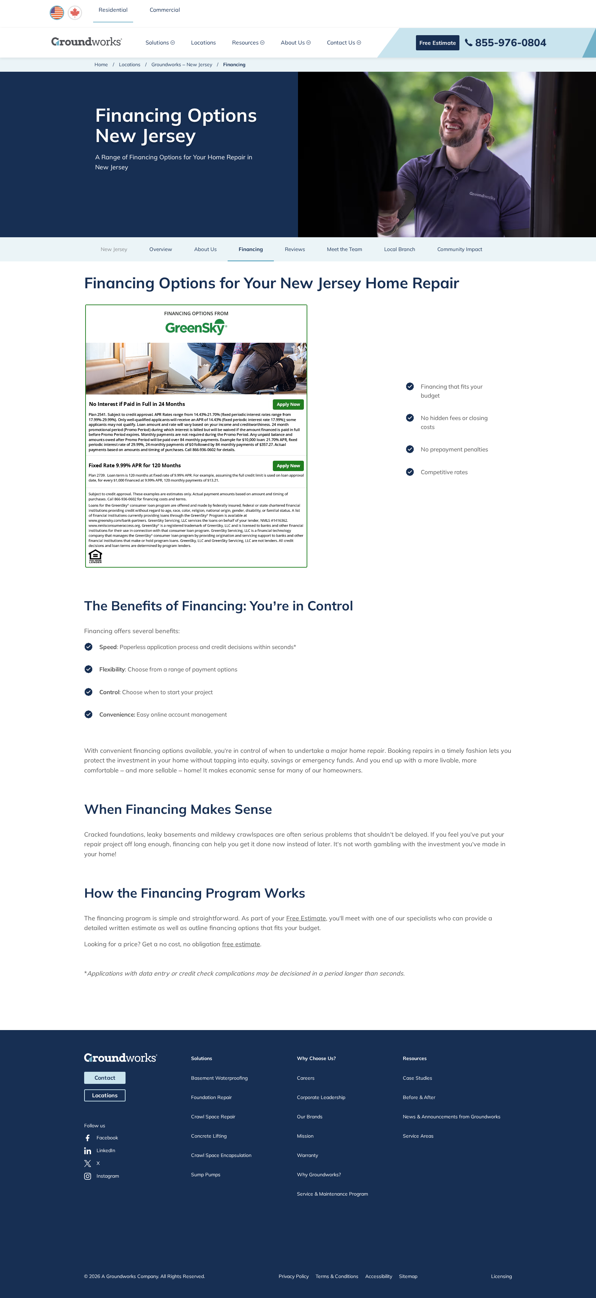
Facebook (107, 1138)
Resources (245, 42)
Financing (251, 249)
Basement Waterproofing (219, 1078)
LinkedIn (106, 1150)
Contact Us (341, 42)
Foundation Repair (211, 1097)
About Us (293, 42)
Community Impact (459, 249)
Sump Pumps (205, 1174)
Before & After (419, 1097)
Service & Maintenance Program (332, 1194)
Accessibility (378, 1276)
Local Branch (399, 249)
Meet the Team (344, 249)
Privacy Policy (294, 1276)
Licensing (501, 1276)
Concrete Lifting (209, 1136)
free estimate (241, 944)
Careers (306, 1078)
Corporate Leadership (321, 1097)
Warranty (307, 1155)
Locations (203, 42)
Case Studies (417, 1078)
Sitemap (408, 1276)
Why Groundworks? (319, 1174)
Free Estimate (437, 42)
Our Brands (309, 1117)
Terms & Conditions (337, 1276)
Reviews (295, 249)
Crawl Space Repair (213, 1117)
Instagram (108, 1176)
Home (101, 64)
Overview (160, 249)
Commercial (165, 9)
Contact (105, 1077)
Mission (305, 1136)
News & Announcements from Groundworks (451, 1117)
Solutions (157, 42)
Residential (113, 9)
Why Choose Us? (316, 1058)
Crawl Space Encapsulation (221, 1155)
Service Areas (418, 1136)
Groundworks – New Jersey (181, 64)
